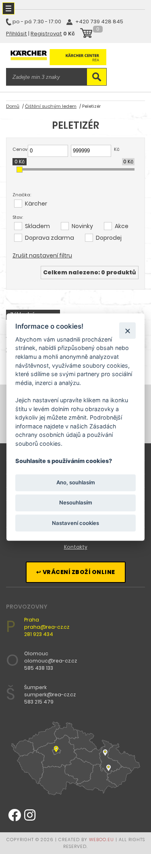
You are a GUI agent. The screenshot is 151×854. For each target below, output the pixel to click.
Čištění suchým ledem (51, 106)
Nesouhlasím (75, 503)
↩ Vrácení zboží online (75, 572)
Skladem (37, 226)
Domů (12, 106)
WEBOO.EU (101, 839)
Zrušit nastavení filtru (42, 255)
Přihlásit (16, 33)
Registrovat (46, 33)
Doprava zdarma (49, 238)
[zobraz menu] (8, 8)
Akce (121, 226)
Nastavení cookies (75, 523)
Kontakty (75, 546)
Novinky (82, 226)
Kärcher (36, 204)
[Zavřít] (127, 330)
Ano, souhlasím (75, 482)
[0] (86, 34)
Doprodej (109, 238)
